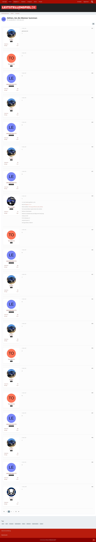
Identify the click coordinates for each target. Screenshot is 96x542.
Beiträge (5, 45)
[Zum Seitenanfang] (93, 540)
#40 (92, 486)
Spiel (3, 523)
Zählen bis (28, 523)
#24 (92, 97)
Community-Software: (48, 540)
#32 (92, 299)
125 (16, 511)
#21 (92, 28)
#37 (92, 413)
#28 (92, 196)
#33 (92, 323)
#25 (92, 122)
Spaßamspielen (17, 523)
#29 (92, 229)
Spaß (6, 523)
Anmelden (79, 1)
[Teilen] (93, 24)
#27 (92, 171)
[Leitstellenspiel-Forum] (48, 8)
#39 (92, 462)
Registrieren (86, 1)
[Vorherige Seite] (4, 512)
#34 (92, 348)
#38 (92, 437)
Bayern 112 (28, 204)
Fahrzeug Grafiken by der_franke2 (36, 206)
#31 (92, 274)
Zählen (23, 523)
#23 (92, 73)
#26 (92, 146)
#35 (92, 368)
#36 (92, 392)
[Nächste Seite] (18, 512)
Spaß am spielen (35, 523)
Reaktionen (6, 43)
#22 (92, 53)
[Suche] (92, 2)
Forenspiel (11, 523)
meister (41, 523)
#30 (92, 249)
